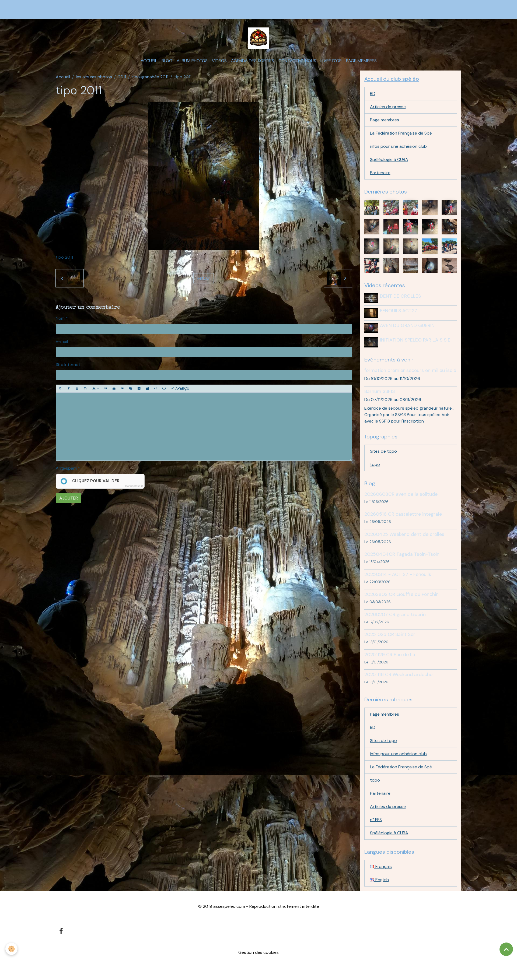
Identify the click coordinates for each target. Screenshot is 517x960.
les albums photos (94, 77)
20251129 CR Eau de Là (389, 654)
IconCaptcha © (134, 486)
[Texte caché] (130, 388)
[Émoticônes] (164, 388)
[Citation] (105, 388)
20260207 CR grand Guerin (395, 614)
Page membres (361, 61)
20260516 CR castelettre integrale (403, 514)
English (381, 879)
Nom (60, 318)
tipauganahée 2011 (150, 77)
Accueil (149, 61)
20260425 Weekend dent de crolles (404, 534)
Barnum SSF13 (379, 391)
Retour (203, 278)
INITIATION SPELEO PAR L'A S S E (415, 340)
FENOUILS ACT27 (398, 311)
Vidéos (219, 61)
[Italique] (68, 388)
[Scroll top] (506, 949)
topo (375, 464)
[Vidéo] (147, 388)
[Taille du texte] (85, 388)
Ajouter (68, 498)
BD (372, 93)
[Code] (155, 388)
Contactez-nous (297, 61)
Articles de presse (388, 107)
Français (383, 866)
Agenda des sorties (252, 61)
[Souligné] (77, 388)
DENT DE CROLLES (400, 296)
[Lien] (122, 388)
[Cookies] (11, 949)
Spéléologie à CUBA (389, 159)
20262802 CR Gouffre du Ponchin (401, 594)
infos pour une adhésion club (398, 146)
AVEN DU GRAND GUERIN (407, 325)
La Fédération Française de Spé (401, 133)
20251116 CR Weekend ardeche (398, 674)
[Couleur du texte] (96, 388)
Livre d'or (331, 61)
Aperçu (181, 388)
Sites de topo (383, 451)
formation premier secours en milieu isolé (410, 370)
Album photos (192, 61)
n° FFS (376, 819)
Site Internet (68, 364)
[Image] (139, 388)
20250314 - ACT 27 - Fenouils (397, 574)
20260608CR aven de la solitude (401, 494)
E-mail (62, 341)
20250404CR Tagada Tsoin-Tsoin (401, 554)
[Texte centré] (114, 388)
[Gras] (60, 388)
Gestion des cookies (258, 952)
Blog (167, 61)
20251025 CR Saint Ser (389, 634)
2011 (122, 77)
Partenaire (380, 172)
